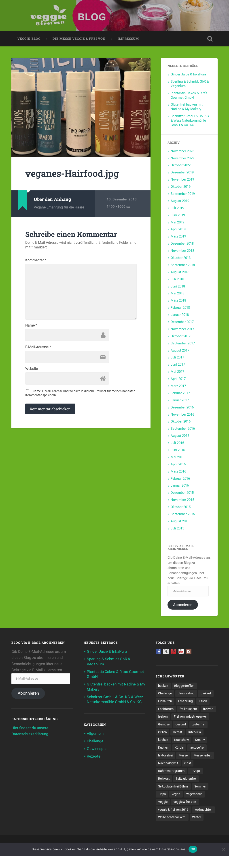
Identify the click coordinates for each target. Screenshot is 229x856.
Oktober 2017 (181, 336)
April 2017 (178, 379)
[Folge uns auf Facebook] (158, 651)
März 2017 (178, 386)
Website (31, 369)
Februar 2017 (180, 393)
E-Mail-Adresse (38, 347)
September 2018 (183, 265)
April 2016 (178, 464)
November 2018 (182, 251)
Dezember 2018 (182, 244)
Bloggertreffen (184, 685)
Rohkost (164, 778)
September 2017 (183, 343)
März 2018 (178, 300)
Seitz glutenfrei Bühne (173, 786)
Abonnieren (182, 604)
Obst (187, 763)
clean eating (186, 693)
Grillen (162, 732)
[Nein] (223, 849)
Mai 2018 (177, 293)
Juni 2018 (178, 286)
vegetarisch (194, 794)
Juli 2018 (177, 279)
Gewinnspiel (97, 748)
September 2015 (183, 514)
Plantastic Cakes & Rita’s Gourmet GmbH (189, 95)
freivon (163, 716)
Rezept (195, 771)
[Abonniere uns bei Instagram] (188, 651)
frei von (208, 709)
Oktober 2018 (181, 258)
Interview (194, 732)
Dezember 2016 (182, 407)
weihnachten (203, 809)
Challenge (95, 741)
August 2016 (180, 436)
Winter (196, 817)
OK (193, 849)
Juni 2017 (178, 364)
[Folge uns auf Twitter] (166, 651)
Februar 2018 (180, 308)
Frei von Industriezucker (190, 716)
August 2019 (180, 201)
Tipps (162, 794)
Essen (203, 701)
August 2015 (180, 521)
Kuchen (163, 747)
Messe (183, 755)
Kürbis (179, 747)
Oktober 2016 (181, 421)
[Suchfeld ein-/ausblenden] (210, 38)
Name (31, 325)
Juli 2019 (177, 208)
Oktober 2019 (181, 187)
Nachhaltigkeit (168, 763)
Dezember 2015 (182, 493)
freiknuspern (188, 709)
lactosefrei (197, 747)
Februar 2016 (180, 479)
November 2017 (182, 329)
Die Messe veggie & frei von (79, 39)
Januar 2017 (180, 400)
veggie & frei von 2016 (173, 809)
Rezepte (93, 756)
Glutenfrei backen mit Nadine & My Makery (187, 106)
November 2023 (182, 151)
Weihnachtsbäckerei (172, 817)
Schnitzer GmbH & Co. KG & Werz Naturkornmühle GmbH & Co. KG (190, 120)
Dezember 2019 (182, 172)
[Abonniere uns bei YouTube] (181, 651)
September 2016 (183, 429)
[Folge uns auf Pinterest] (173, 651)
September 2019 (183, 194)
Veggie (163, 802)
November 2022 (182, 158)
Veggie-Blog (28, 39)
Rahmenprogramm (171, 771)
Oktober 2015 (181, 507)
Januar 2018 (180, 315)
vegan (176, 794)
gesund (181, 724)
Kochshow (181, 739)
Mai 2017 (177, 372)
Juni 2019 (178, 215)
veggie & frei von (185, 802)
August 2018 (180, 272)
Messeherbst (203, 755)
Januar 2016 (180, 485)
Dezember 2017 (182, 322)
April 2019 (178, 229)
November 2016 (182, 414)
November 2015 (182, 500)
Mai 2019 (177, 222)
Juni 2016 (178, 450)
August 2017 (180, 350)
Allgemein (95, 733)
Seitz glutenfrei (186, 778)
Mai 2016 (177, 457)
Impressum (128, 39)
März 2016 (178, 471)
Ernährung (185, 701)
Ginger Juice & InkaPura (188, 74)
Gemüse (164, 724)
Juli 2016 (177, 443)
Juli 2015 (177, 528)
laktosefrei (165, 755)
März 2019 (178, 236)
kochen (163, 739)
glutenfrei (198, 724)
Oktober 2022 (181, 165)
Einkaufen (165, 701)
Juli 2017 (177, 357)
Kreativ (200, 739)
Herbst (177, 732)
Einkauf (206, 693)
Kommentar (35, 260)
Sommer (200, 786)
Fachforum (166, 709)
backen (163, 685)
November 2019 (182, 179)
